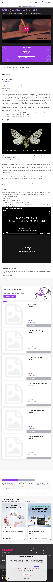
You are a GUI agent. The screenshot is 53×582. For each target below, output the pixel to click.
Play (26, 28)
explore (33, 501)
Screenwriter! (33, 304)
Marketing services (47, 552)
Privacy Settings (5, 574)
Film (3, 85)
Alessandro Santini (7, 11)
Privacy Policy (5, 570)
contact (8, 81)
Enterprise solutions (47, 555)
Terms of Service (5, 572)
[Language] (35, 2)
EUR (30, 2)
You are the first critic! (36, 410)
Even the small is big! (35, 331)
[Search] (25, 2)
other (20, 85)
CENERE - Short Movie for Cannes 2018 (19, 10)
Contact (31, 550)
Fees (44, 550)
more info (4, 81)
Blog (31, 553)
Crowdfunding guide (40, 476)
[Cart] (38, 2)
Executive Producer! (35, 437)
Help (33, 476)
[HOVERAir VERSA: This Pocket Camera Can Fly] (13, 515)
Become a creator (47, 553)
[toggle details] (25, 540)
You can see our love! (35, 357)
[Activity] (41, 2)
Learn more (4, 485)
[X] (4, 555)
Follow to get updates (6, 488)
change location (32, 6)
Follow (26, 57)
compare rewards (9, 296)
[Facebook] (2, 555)
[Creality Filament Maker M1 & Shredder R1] (39, 515)
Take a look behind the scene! (39, 384)
